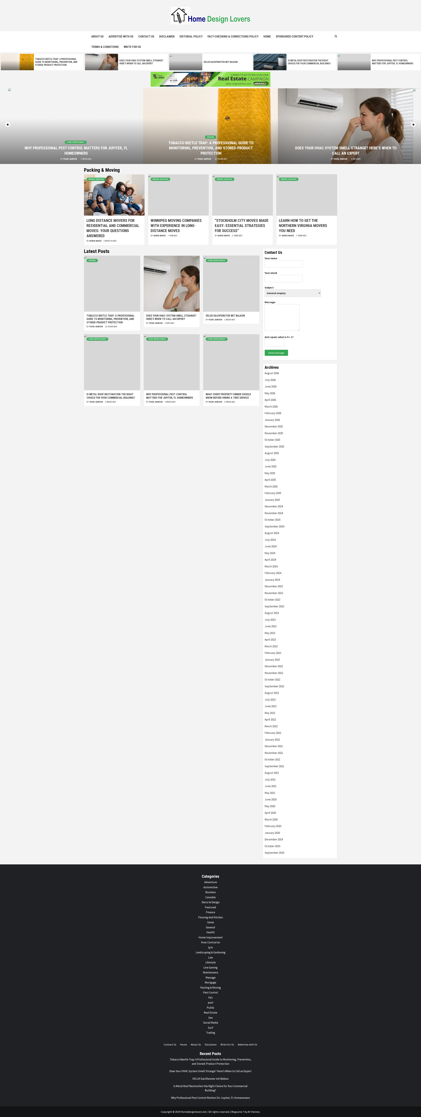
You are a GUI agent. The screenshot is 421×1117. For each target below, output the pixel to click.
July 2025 (270, 460)
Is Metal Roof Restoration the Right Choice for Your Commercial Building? (111, 396)
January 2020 (272, 833)
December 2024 (274, 506)
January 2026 (272, 420)
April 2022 (270, 719)
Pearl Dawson (70, 159)
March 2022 (271, 726)
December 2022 (274, 666)
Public (210, 1007)
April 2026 (270, 400)
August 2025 (272, 453)
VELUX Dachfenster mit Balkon (221, 62)
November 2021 (274, 753)
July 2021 (270, 779)
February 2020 (273, 826)
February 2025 (273, 493)
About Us (97, 36)
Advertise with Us (121, 36)
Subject (269, 287)
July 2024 (270, 540)
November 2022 (274, 673)
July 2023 (270, 619)
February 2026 (273, 413)
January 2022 (272, 739)
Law (210, 957)
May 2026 (270, 393)
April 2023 (270, 639)
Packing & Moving (96, 179)
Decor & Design (211, 902)
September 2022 (274, 686)
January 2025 (272, 500)
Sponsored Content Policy (294, 36)
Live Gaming (210, 967)
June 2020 (270, 799)
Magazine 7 (237, 1111)
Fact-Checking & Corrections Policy (233, 36)
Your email (271, 272)
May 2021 (270, 793)
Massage (211, 977)
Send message (276, 352)
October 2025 (272, 440)
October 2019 (272, 846)
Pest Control (210, 992)
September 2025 (274, 446)
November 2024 (274, 513)
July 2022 (270, 699)
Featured (210, 907)
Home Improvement (345, 147)
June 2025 (270, 466)
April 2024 (270, 559)
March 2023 (271, 646)
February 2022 (273, 733)
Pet (210, 997)
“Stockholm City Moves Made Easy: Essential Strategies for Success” (242, 225)
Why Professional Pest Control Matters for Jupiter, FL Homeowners (169, 396)
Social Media (210, 1022)
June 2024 (270, 546)
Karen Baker (95, 241)
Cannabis (210, 897)
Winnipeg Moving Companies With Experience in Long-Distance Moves (176, 225)
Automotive (210, 887)
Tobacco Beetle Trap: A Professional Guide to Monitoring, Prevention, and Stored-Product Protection (56, 62)
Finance (210, 912)
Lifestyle (210, 962)
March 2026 (271, 406)
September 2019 (274, 853)
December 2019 (274, 839)
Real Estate (210, 1012)
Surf (210, 1028)
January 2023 (272, 659)
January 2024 (272, 580)
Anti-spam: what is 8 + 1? (279, 337)
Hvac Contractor (210, 942)
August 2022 (272, 693)
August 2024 (272, 533)
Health (210, 932)
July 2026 (270, 380)
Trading (210, 1032)
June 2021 (270, 786)
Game (210, 922)
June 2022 (270, 706)
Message (270, 302)
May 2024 (270, 553)
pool (210, 1002)
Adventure (210, 882)
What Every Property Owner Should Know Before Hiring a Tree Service (228, 396)
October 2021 (272, 759)
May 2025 (270, 473)
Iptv (210, 947)
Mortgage (210, 982)
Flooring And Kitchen (210, 917)
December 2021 (274, 746)
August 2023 (272, 613)
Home (267, 36)
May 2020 (270, 806)
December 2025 (274, 426)
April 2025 (270, 480)
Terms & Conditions (105, 47)
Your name (271, 258)
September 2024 (274, 526)
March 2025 (271, 486)
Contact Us (146, 36)
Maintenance (210, 972)
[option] (42, 62)
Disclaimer (167, 36)
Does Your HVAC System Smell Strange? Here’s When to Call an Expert (171, 317)
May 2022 (270, 713)
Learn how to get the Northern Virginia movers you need (303, 225)
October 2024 (272, 519)
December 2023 (274, 586)
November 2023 (274, 593)
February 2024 (273, 573)
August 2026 (272, 373)
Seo (210, 1017)
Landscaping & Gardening (210, 952)
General (75, 137)
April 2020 (270, 813)
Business (210, 892)
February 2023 (273, 653)
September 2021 (274, 766)
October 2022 (272, 679)
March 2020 (271, 819)
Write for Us (132, 47)
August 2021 (272, 773)
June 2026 (270, 386)
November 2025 (274, 433)
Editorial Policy (191, 36)
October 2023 (272, 599)
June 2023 (270, 626)
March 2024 (271, 566)
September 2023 (274, 606)
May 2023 (270, 633)
